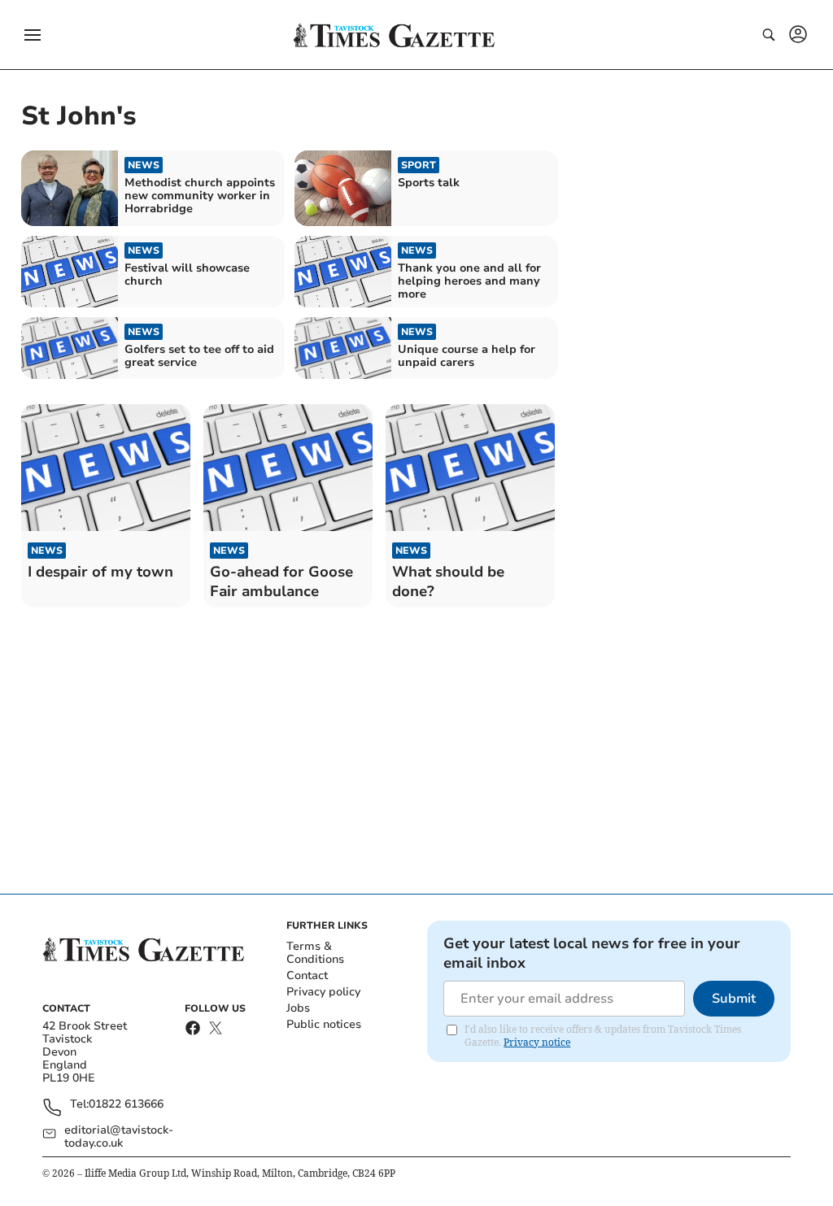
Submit (734, 999)
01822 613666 (126, 1105)
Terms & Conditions (315, 952)
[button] (32, 34)
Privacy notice (537, 1042)
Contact (307, 975)
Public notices (323, 1024)
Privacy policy (323, 991)
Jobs (298, 1008)
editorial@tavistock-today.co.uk (118, 1137)
